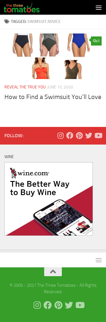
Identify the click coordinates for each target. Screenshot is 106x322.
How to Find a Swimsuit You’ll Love (52, 97)
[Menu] (98, 7)
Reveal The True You (25, 87)
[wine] (48, 234)
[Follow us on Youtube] (98, 135)
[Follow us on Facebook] (69, 135)
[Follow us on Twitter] (88, 135)
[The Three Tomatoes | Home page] (27, 7)
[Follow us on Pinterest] (79, 135)
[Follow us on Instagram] (60, 135)
